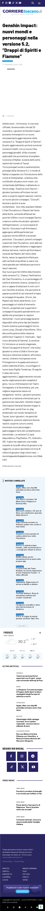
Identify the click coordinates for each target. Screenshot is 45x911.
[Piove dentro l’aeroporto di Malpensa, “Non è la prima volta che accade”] (8, 806)
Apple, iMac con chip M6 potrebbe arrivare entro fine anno (28, 490)
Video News (20, 788)
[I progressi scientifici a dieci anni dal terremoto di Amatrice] (9, 606)
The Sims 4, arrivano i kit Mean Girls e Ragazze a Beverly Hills (26, 501)
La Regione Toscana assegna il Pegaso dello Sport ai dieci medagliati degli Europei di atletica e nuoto (29, 693)
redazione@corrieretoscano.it (12, 857)
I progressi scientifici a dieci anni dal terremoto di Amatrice (28, 607)
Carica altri (21, 626)
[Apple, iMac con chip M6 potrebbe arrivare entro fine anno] (9, 488)
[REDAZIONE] (4, 69)
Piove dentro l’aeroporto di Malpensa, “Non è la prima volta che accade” (28, 807)
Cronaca (19, 673)
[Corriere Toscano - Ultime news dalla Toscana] (22, 12)
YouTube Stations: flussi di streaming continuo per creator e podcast (27, 595)
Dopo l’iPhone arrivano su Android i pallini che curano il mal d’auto (28, 524)
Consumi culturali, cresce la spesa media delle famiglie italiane (28, 821)
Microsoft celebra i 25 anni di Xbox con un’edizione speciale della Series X (29, 513)
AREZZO (5, 868)
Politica (19, 716)
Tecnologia (7, 61)
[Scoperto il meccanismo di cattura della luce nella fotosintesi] (9, 535)
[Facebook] (3, 3)
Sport (18, 686)
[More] (40, 108)
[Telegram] (10, 3)
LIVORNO (6, 877)
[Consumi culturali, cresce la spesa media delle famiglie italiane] (8, 821)
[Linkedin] (34, 108)
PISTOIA (26, 874)
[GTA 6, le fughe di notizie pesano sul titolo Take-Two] (9, 617)
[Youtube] (20, 3)
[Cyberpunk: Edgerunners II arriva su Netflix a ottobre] (9, 583)
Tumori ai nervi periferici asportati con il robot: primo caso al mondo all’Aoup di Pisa (29, 678)
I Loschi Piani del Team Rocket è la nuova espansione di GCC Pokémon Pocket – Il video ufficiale (29, 571)
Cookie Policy (7, 861)
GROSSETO (7, 874)
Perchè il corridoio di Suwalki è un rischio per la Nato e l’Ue (29, 792)
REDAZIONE (11, 69)
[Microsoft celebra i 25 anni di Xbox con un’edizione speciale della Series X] (9, 512)
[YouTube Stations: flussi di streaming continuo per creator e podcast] (9, 594)
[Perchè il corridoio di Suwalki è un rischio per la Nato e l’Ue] (8, 791)
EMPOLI (5, 871)
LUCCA (5, 880)
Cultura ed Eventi (23, 731)
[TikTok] (13, 3)
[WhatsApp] (29, 108)
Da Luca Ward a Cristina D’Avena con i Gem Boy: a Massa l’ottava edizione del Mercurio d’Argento (28, 737)
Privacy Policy (19, 861)
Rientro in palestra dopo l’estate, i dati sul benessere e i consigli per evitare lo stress (28, 547)
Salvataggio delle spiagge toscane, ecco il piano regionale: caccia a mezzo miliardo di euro (27, 722)
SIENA (25, 880)
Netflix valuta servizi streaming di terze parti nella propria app (28, 559)
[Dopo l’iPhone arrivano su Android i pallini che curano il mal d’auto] (9, 523)
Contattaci (22, 891)
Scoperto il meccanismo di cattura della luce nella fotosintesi (27, 536)
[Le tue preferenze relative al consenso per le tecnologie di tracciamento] (41, 907)
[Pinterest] (23, 108)
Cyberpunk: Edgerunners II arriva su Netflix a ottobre (27, 583)
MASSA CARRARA (30, 868)
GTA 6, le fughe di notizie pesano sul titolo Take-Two (27, 617)
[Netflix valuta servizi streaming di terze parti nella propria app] (9, 558)
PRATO (26, 877)
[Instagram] (6, 3)
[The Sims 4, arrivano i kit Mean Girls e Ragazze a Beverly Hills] (9, 500)
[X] (16, 3)
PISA (24, 871)
